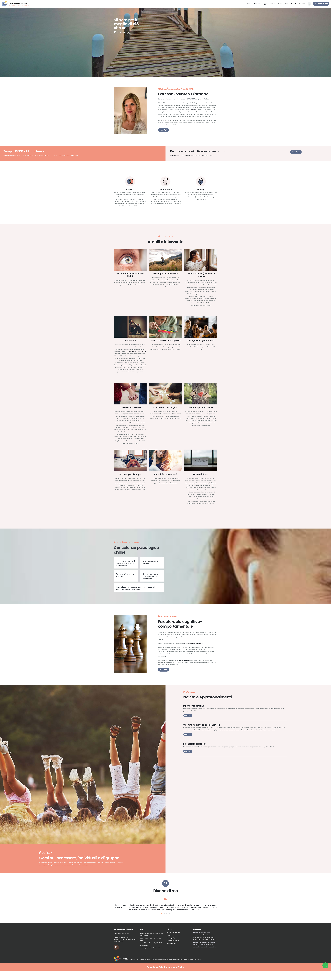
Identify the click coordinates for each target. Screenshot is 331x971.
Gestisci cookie (171, 943)
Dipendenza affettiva (193, 705)
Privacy (169, 935)
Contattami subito (321, 4)
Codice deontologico (173, 940)
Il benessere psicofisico (195, 743)
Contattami (296, 152)
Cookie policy (171, 938)
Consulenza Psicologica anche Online (165, 967)
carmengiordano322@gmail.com (150, 948)
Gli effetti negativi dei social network (201, 725)
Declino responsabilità (173, 932)
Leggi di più (163, 130)
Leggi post (187, 715)
